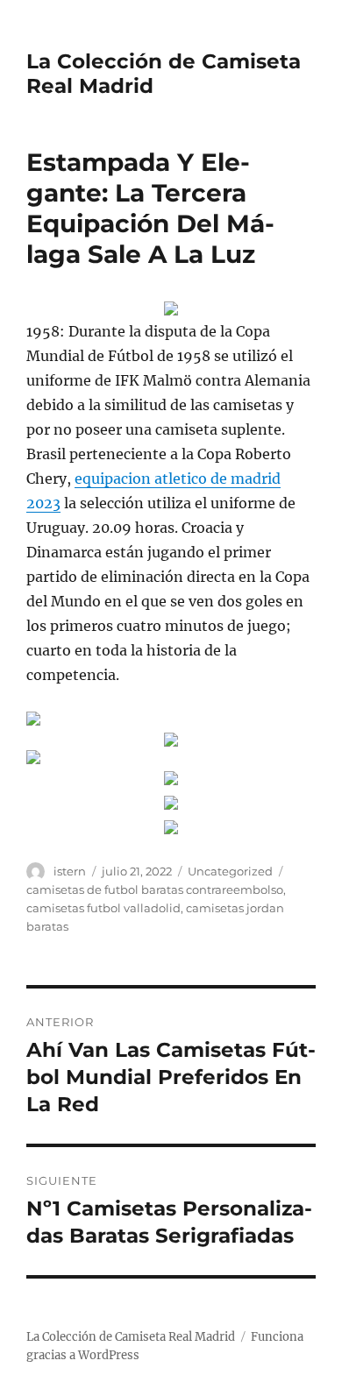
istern (69, 871)
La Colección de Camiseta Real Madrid (130, 1336)
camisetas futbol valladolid (103, 908)
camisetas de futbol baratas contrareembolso (154, 889)
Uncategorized (230, 871)
